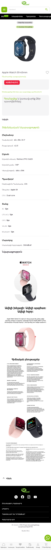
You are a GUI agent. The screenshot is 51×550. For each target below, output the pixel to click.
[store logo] (25, 3)
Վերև (9, 478)
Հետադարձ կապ (8, 519)
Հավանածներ (20, 547)
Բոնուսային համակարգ (12, 503)
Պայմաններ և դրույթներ (13, 514)
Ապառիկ (5, 509)
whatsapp (47, 538)
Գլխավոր (4, 547)
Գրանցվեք (10, 98)
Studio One (26, 531)
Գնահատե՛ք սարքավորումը (14, 77)
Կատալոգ (4, 9)
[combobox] (29, 9)
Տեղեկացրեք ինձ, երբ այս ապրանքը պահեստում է (22, 92)
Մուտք (38, 547)
